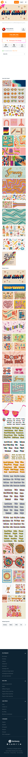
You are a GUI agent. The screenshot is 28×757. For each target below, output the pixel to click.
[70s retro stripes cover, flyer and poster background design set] (9, 146)
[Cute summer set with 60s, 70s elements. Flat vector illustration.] (13, 279)
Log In (21, 2)
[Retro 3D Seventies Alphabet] (9, 293)
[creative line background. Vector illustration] (8, 239)
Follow (23, 30)
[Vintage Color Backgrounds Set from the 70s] (9, 90)
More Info (5, 53)
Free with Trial (14, 35)
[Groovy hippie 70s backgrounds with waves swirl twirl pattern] (13, 251)
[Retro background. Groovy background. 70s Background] (8, 168)
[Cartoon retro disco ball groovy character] (8, 740)
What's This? (15, 50)
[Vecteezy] (2, 2)
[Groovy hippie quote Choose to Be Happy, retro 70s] (6, 576)
